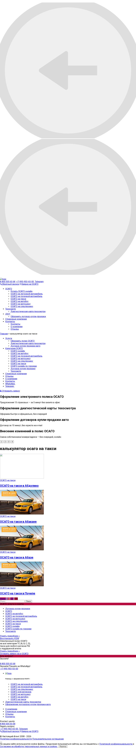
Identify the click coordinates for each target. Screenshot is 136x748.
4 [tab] (12, 442)
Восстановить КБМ (9, 638)
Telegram (39, 281)
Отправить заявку (11, 391)
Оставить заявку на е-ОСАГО (14, 653)
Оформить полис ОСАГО (23, 341)
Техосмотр (10, 309)
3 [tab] (8, 442)
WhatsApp (10, 383)
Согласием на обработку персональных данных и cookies (29, 746)
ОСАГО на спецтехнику (22, 306)
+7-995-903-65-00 (25, 281)
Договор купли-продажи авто (25, 346)
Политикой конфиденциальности (116, 744)
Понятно (63, 747)
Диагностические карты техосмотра (23, 702)
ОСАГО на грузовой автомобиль (26, 296)
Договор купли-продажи (23, 368)
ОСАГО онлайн (18, 351)
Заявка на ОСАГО (30, 284)
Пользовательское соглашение (48, 739)
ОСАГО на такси (18, 299)
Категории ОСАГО (14, 348)
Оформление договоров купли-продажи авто (28, 704)
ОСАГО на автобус (19, 301)
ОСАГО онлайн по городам (24, 366)
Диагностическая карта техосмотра (28, 343)
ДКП (7, 314)
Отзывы (15, 329)
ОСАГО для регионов (21, 692)
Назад (3, 598)
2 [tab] (5, 442)
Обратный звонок (10, 284)
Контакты (10, 321)
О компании (16, 326)
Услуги (8, 338)
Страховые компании (16, 319)
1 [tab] (1, 442)
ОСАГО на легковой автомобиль (27, 294)
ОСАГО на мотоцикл (20, 304)
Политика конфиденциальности (16, 739)
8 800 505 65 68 (7, 281)
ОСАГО (8, 288)
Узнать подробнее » (10, 636)
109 (12, 598)
